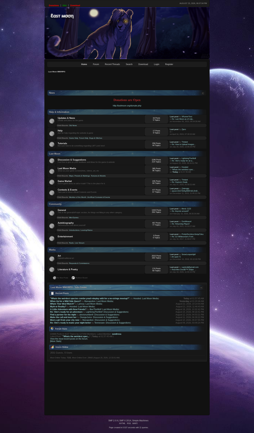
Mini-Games (73, 217)
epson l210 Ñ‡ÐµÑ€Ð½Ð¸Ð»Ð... (185, 191)
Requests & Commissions (79, 263)
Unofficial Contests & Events (98, 197)
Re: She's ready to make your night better (70, 323)
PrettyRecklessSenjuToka (192, 234)
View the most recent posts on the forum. (69, 339)
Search (129, 64)
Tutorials (62, 143)
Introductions (74, 230)
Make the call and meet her (63, 317)
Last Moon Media (67, 168)
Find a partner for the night (63, 314)
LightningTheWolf (189, 158)
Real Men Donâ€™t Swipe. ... (184, 269)
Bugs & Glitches (95, 138)
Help (60, 130)
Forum (96, 64)
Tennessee (99, 323)
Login (156, 64)
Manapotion (90, 301)
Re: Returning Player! (181, 224)
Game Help (73, 138)
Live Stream (79, 243)
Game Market (65, 181)
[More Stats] (55, 341)
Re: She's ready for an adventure (66, 312)
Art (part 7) (176, 257)
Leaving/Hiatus (86, 230)
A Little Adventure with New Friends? (68, 309)
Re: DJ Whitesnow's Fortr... (183, 237)
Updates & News (66, 118)
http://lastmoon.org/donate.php (127, 105)
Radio (71, 243)
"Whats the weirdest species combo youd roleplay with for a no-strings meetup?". (90, 298)
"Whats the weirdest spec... (183, 169)
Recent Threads (112, 64)
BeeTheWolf (95, 309)
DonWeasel (186, 221)
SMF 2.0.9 (113, 420)
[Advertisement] (110, 82)
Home (84, 64)
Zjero (184, 129)
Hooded (185, 167)
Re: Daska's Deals (179, 182)
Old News (73, 125)
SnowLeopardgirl (189, 254)
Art (59, 256)
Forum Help (83, 138)
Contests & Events (67, 189)
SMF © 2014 (125, 420)
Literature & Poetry (68, 269)
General (62, 210)
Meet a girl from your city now (64, 320)
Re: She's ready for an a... (183, 161)
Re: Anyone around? (180, 211)
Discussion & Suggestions (72, 159)
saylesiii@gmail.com (190, 267)
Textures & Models (98, 176)
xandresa (116, 334)
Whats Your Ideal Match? (62, 304)
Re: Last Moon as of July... (183, 119)
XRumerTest (187, 117)
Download (143, 64)
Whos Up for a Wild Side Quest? (65, 301)
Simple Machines (140, 420)
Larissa (81, 304)
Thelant (185, 142)
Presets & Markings (82, 176)
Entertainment (65, 236)
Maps (71, 176)
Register (169, 64)
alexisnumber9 (86, 314)
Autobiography (66, 223)
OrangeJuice (86, 317)
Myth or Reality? (58, 306)
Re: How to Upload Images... (184, 144)
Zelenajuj (185, 188)
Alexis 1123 (186, 209)
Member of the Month (77, 197)
